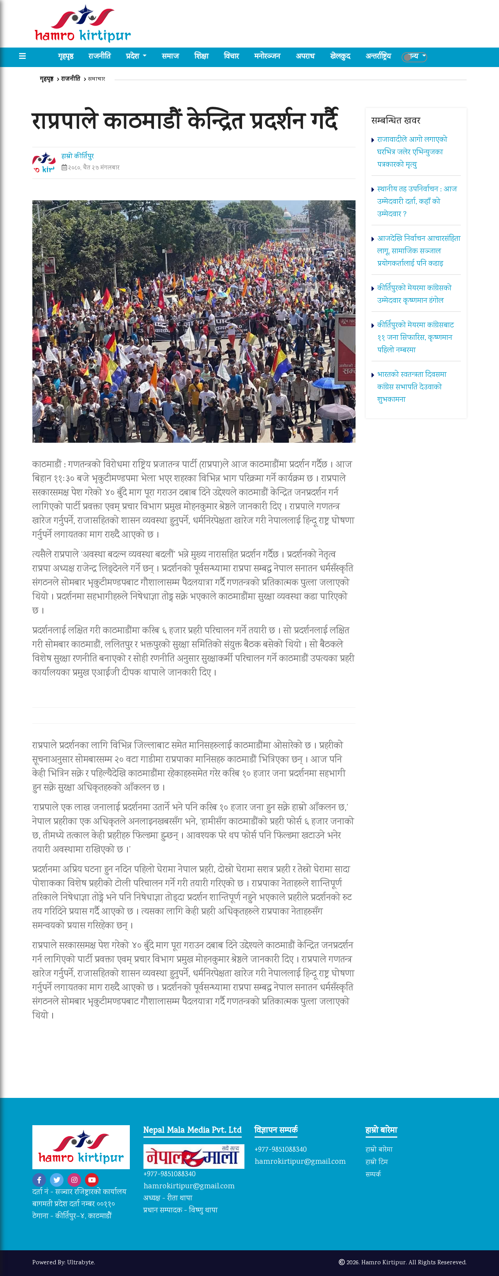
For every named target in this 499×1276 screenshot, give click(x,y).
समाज (170, 57)
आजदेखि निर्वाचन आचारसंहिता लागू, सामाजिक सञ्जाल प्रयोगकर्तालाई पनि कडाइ (418, 251)
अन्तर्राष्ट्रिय (378, 57)
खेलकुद (340, 57)
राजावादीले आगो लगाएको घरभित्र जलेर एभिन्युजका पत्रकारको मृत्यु (412, 152)
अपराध (305, 57)
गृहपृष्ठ (69, 57)
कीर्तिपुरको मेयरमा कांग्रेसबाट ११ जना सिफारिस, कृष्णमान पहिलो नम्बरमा (415, 338)
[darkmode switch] (414, 57)
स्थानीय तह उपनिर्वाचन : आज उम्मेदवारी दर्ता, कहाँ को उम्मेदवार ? (417, 202)
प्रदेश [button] (133, 57)
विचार (231, 57)
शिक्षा (202, 57)
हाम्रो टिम (377, 1163)
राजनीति (100, 57)
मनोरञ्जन (267, 57)
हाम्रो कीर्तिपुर (78, 157)
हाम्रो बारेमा (379, 1150)
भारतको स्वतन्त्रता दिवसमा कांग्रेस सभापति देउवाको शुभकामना (411, 387)
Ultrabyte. (81, 1262)
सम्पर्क (373, 1175)
